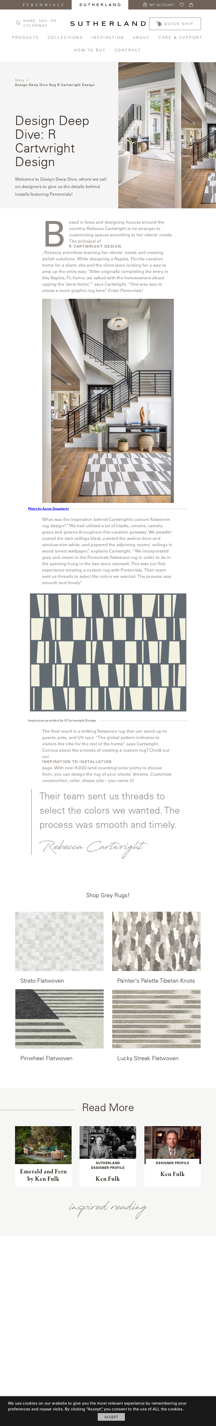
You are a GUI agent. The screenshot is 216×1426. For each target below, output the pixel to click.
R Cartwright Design (95, 246)
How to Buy (90, 49)
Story (19, 80)
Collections (66, 37)
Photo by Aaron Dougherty (48, 508)
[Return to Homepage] (108, 23)
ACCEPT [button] (111, 1417)
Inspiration (108, 37)
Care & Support (181, 37)
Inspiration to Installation (77, 762)
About (142, 37)
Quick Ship (179, 23)
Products (26, 37)
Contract (128, 49)
